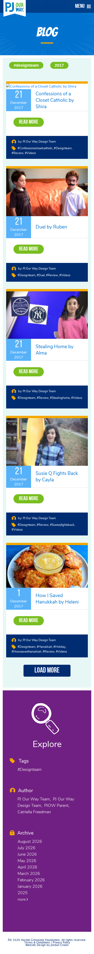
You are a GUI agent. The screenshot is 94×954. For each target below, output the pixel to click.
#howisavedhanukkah (26, 652)
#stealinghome (60, 398)
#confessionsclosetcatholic (35, 148)
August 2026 (30, 841)
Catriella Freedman (34, 812)
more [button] (22, 899)
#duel (41, 275)
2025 (23, 893)
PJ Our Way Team (34, 799)
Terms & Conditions (37, 942)
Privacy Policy (61, 942)
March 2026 (29, 873)
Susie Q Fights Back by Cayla (57, 476)
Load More (47, 670)
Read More (28, 122)
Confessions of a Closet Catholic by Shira (55, 100)
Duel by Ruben (51, 227)
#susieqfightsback (62, 525)
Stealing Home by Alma (54, 349)
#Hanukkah (44, 647)
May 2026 (27, 860)
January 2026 (30, 886)
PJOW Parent (56, 805)
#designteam (26, 65)
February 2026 (31, 880)
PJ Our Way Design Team (39, 142)
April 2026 (27, 867)
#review (18, 153)
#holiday (59, 647)
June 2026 (27, 854)
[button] (82, 6)
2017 (59, 65)
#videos (30, 153)
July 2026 (26, 848)
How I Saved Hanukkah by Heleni (57, 598)
